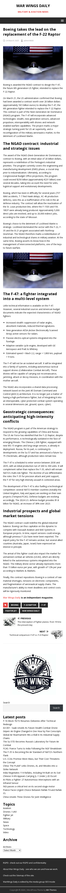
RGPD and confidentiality (34, 862)
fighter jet (11, 611)
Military (6, 818)
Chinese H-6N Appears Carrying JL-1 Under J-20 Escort (30, 776)
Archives (7, 846)
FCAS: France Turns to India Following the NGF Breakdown (32, 748)
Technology (9, 828)
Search (6, 702)
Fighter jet (8, 815)
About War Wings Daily (13, 869)
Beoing (14, 605)
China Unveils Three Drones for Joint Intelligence (27, 796)
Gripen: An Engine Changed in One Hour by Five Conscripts (32, 731)
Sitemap (20, 875)
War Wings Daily (11, 597)
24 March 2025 (12, 40)
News (6, 822)
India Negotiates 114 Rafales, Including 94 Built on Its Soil (31, 772)
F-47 (44, 605)
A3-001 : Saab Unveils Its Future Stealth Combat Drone (30, 727)
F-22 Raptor (30, 605)
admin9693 (28, 40)
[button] (61, 20)
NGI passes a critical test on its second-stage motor (29, 786)
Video (6, 832)
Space (6, 825)
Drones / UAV (10, 811)
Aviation (7, 808)
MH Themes (51, 890)
